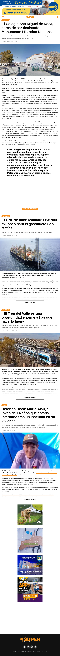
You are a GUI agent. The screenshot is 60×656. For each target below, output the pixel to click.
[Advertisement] (30, 194)
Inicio (14, 651)
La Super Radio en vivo (24, 651)
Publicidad (36, 651)
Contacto (44, 651)
